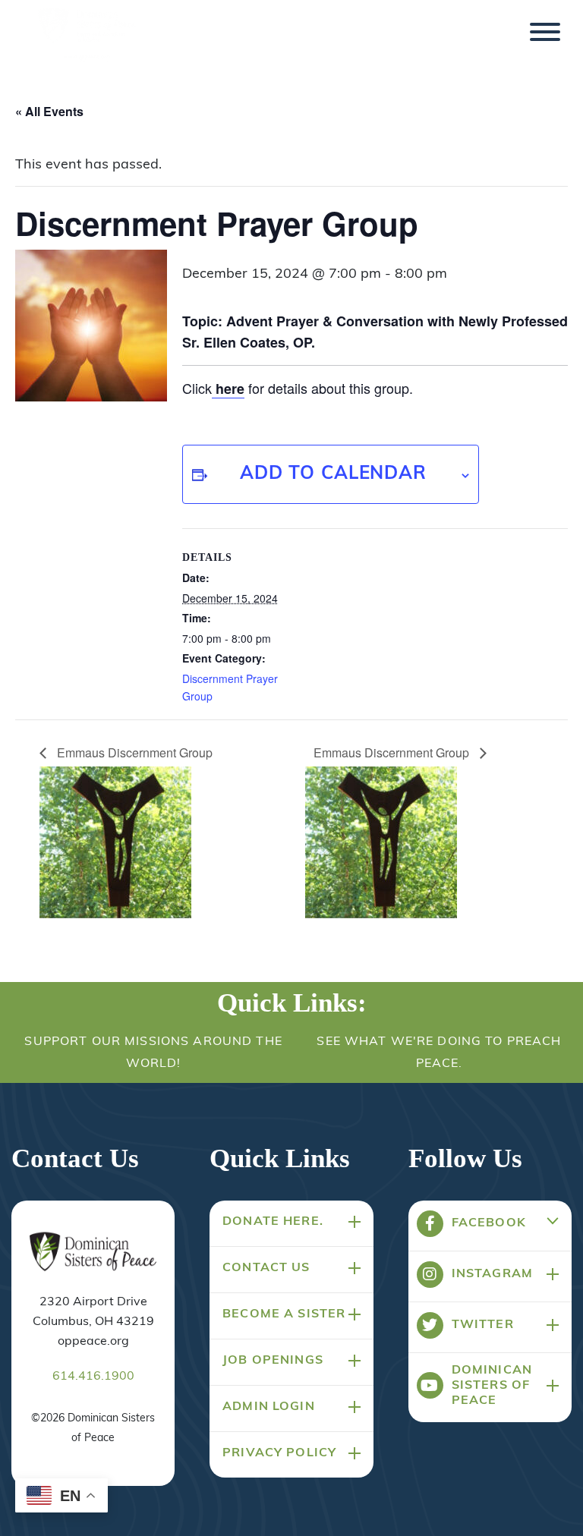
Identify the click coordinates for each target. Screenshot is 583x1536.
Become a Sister (283, 1314)
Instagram (492, 1274)
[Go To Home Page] (93, 1252)
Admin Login (268, 1407)
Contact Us (266, 1268)
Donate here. (272, 1222)
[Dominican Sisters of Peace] (87, 36)
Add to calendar (333, 474)
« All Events (49, 111)
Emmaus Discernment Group (135, 752)
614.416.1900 (93, 1377)
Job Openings (272, 1361)
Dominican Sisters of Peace (492, 1385)
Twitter (483, 1325)
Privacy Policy (279, 1453)
